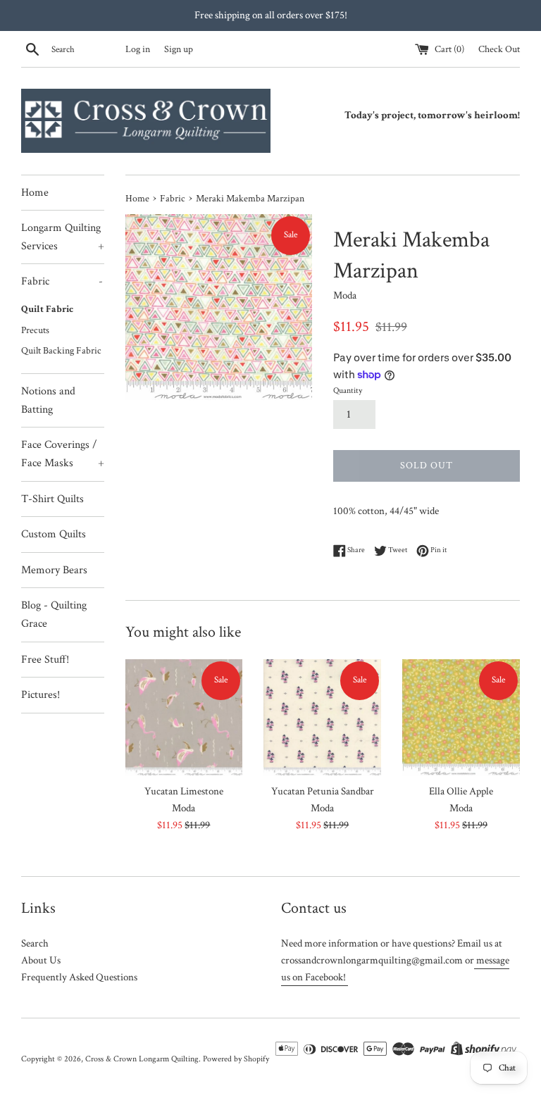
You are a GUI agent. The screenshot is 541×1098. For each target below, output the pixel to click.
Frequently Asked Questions (79, 977)
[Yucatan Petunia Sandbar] (322, 718)
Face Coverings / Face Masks (62, 453)
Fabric (62, 281)
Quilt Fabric (47, 309)
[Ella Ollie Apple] (461, 718)
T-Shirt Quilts (52, 499)
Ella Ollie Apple (461, 791)
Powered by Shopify (236, 1059)
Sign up (178, 49)
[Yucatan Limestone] (184, 718)
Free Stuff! (45, 659)
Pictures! (40, 694)
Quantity (347, 390)
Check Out (499, 49)
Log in (137, 49)
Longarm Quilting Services (62, 237)
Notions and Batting (48, 400)
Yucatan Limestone (183, 791)
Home (35, 192)
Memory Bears (54, 570)
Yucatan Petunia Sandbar (322, 791)
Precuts (35, 330)
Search (35, 943)
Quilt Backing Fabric (61, 350)
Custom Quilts (53, 534)
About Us (41, 960)
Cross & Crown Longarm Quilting (142, 1059)
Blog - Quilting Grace (54, 614)
